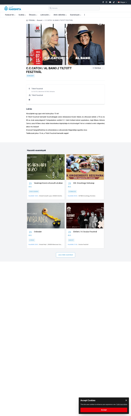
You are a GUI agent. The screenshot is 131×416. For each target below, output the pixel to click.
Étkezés (32, 15)
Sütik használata (121, 404)
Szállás (22, 15)
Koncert (39, 20)
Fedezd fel (9, 15)
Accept (104, 410)
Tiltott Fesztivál (37, 89)
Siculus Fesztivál (83, 244)
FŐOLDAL (32, 20)
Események (75, 15)
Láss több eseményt (65, 255)
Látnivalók (44, 15)
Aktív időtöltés (60, 15)
